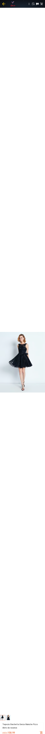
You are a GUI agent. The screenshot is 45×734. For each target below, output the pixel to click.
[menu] (29, 4)
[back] (3, 4)
